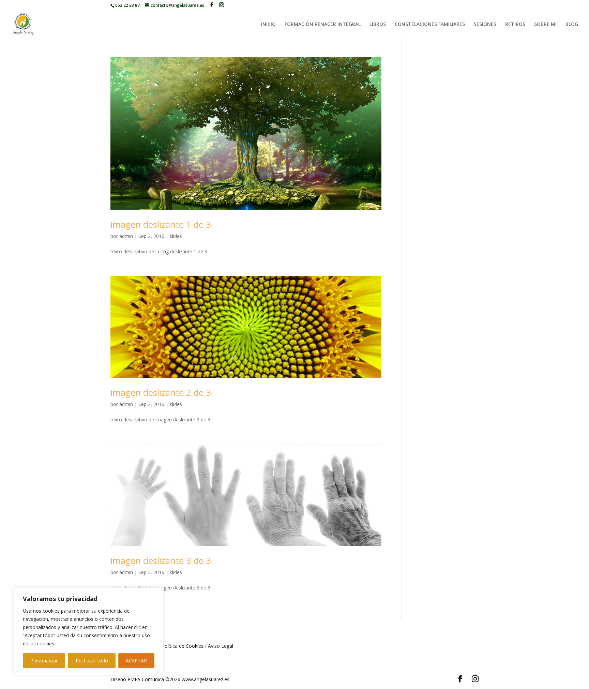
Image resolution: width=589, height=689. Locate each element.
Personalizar (44, 660)
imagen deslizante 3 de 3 (160, 560)
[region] (89, 631)
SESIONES (485, 24)
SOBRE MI (545, 24)
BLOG (571, 24)
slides (176, 236)
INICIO (268, 24)
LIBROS (377, 24)
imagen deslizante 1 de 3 (160, 224)
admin (126, 236)
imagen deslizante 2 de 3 (160, 392)
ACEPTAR (136, 660)
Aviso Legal (220, 646)
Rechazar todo (92, 660)
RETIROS (515, 24)
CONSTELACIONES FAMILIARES (430, 24)
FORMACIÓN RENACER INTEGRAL (323, 24)
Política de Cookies (182, 646)
